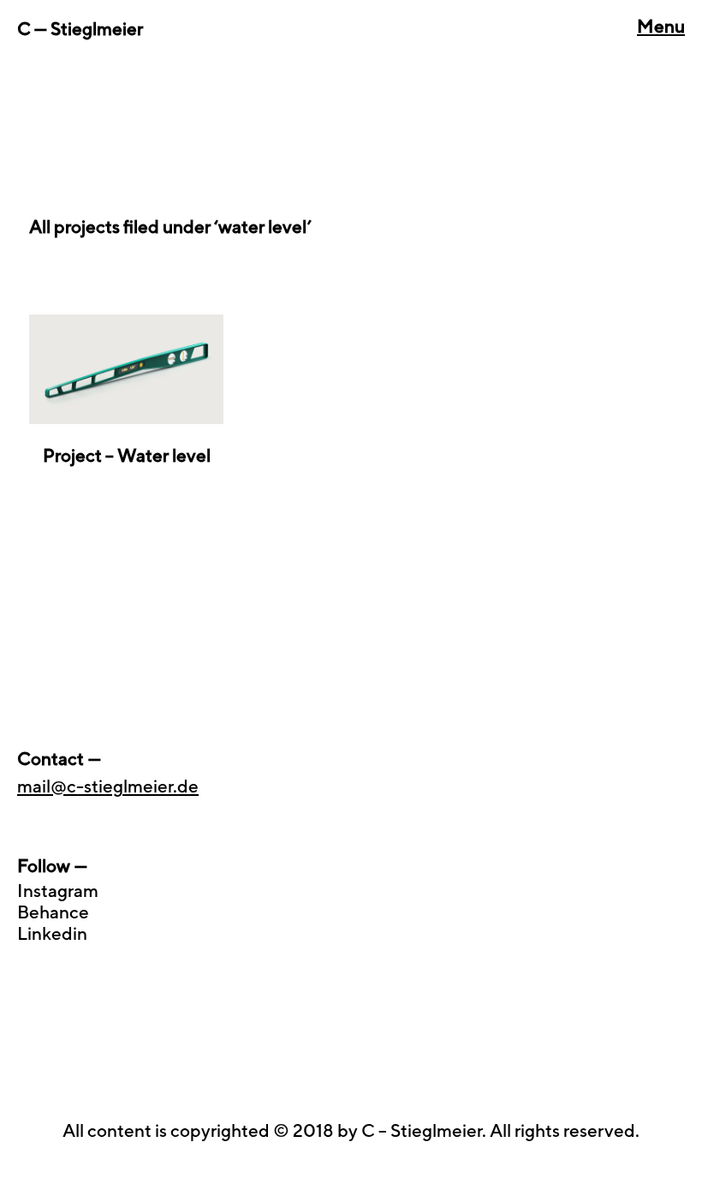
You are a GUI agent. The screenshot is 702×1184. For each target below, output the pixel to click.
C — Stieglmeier (80, 28)
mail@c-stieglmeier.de (108, 786)
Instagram (57, 890)
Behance (53, 912)
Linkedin (52, 933)
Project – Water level (127, 455)
